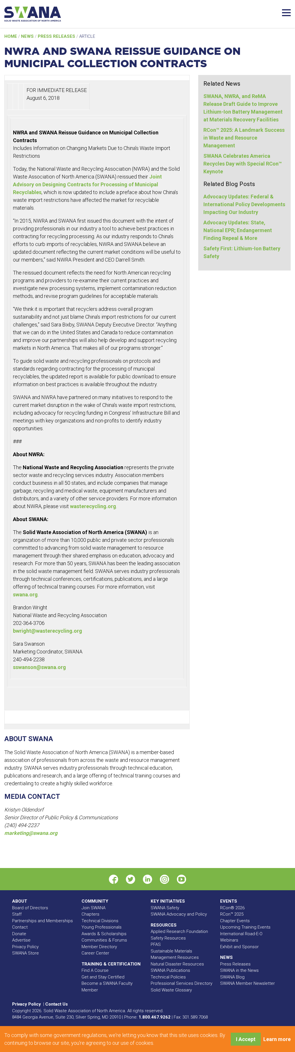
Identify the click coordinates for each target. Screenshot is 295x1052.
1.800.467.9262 (155, 1017)
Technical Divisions (100, 920)
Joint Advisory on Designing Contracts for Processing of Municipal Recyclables (87, 184)
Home (11, 36)
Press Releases (57, 36)
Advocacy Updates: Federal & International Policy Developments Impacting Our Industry (244, 204)
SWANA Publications (170, 970)
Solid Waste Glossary (171, 990)
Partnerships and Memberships (42, 920)
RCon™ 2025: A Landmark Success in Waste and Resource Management (244, 138)
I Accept (246, 1039)
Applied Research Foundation (179, 931)
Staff (17, 914)
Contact (20, 927)
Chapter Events (235, 920)
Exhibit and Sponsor (239, 946)
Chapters (90, 914)
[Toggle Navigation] (286, 11)
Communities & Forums (104, 940)
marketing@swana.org (30, 833)
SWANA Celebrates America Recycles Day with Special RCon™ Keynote (242, 163)
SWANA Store (25, 953)
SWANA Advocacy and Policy (179, 914)
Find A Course (95, 970)
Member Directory (99, 946)
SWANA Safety (165, 907)
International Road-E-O (241, 933)
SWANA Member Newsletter (247, 983)
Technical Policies (168, 977)
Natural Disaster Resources (177, 964)
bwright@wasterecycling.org (47, 631)
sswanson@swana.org (39, 667)
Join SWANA (93, 907)
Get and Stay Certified (103, 977)
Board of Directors (30, 907)
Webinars (229, 940)
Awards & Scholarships (104, 933)
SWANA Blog (232, 977)
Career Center (95, 953)
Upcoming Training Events (245, 927)
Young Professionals (102, 927)
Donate (19, 933)
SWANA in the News (239, 970)
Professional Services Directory (181, 983)
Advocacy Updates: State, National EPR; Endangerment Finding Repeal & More (237, 230)
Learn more (277, 1039)
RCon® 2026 (232, 907)
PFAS (156, 944)
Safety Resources (168, 938)
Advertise (21, 940)
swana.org (25, 594)
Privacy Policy (25, 946)
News (28, 36)
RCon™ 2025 (231, 914)
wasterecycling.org (93, 506)
